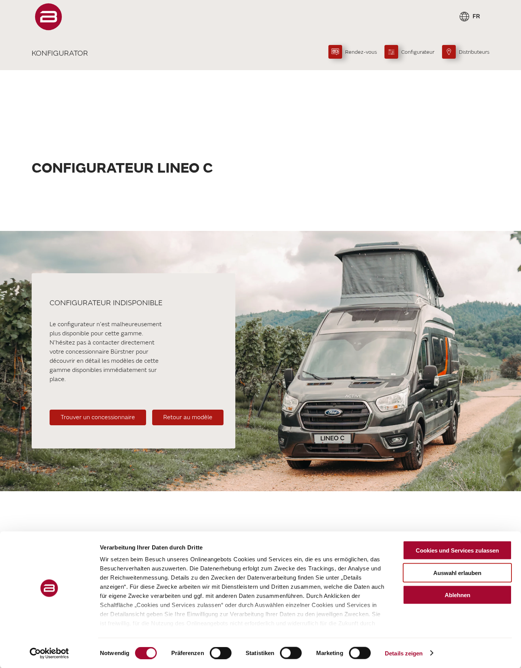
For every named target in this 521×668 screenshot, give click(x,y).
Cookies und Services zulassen (457, 550)
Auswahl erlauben (457, 572)
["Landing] (48, 17)
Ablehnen (457, 595)
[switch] (221, 653)
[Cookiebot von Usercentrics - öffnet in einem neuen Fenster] (49, 653)
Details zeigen (404, 653)
